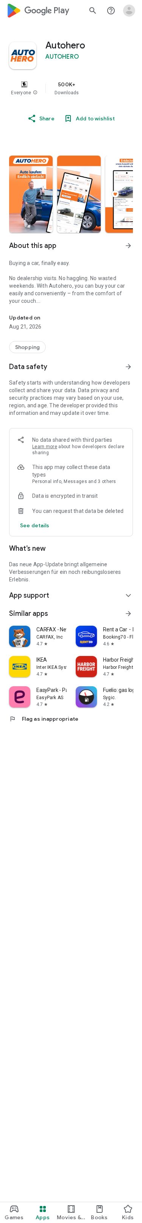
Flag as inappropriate (43, 718)
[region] (71, 88)
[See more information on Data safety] (128, 367)
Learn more (44, 446)
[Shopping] (27, 347)
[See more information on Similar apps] (128, 613)
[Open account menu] (129, 11)
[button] (35, 92)
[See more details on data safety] (35, 525)
